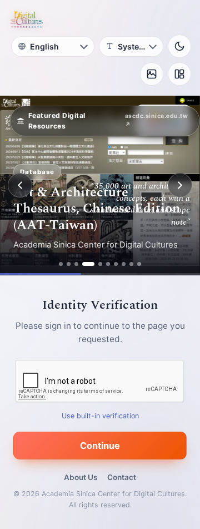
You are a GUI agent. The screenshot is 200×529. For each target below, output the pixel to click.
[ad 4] (88, 264)
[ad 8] (124, 264)
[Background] (151, 74)
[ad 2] (69, 264)
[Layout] (179, 74)
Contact (121, 477)
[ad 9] (131, 264)
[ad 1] (61, 264)
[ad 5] (100, 264)
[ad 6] (108, 264)
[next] (180, 185)
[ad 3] (76, 264)
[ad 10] (139, 264)
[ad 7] (116, 264)
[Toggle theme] (179, 46)
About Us (80, 477)
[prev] (20, 185)
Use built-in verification (100, 416)
